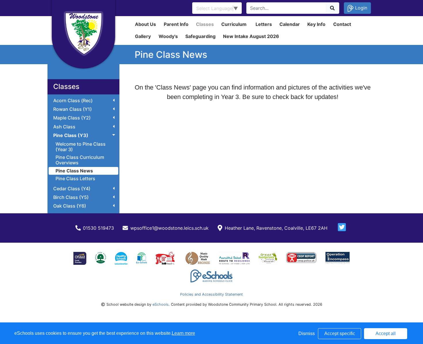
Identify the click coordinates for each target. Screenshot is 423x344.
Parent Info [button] (176, 24)
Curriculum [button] (234, 24)
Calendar (289, 24)
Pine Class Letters (75, 178)
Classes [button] (205, 24)
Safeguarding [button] (200, 36)
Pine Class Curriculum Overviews (80, 160)
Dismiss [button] (306, 333)
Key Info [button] (316, 24)
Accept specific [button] (339, 333)
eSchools (161, 304)
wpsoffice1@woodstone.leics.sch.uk (169, 228)
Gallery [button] (143, 36)
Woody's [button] (168, 36)
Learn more (183, 333)
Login (360, 8)
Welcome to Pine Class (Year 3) (81, 146)
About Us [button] (145, 24)
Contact (342, 24)
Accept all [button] (386, 333)
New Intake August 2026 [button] (251, 36)
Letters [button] (264, 24)
